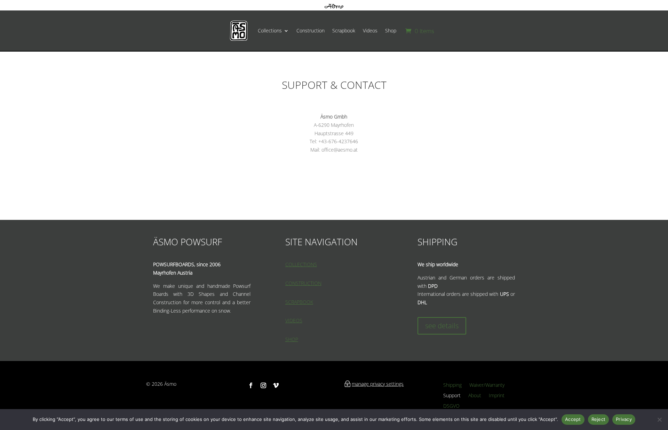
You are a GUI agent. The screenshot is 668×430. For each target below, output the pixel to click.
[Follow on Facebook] (250, 385)
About (474, 396)
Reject (598, 419)
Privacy (624, 419)
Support (452, 396)
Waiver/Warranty (486, 385)
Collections (270, 30)
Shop (390, 30)
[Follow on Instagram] (263, 385)
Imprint (496, 396)
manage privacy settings (378, 384)
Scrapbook (343, 30)
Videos (370, 30)
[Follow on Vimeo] (275, 385)
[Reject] (659, 419)
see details (442, 325)
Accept (573, 419)
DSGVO (451, 406)
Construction (310, 30)
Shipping (452, 385)
